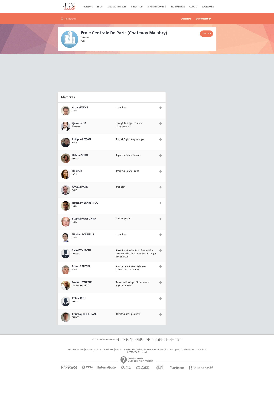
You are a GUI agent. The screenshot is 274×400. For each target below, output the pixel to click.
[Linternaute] (107, 367)
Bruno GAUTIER (81, 266)
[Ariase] (177, 367)
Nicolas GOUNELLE (83, 234)
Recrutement (108, 349)
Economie (208, 6)
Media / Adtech (117, 6)
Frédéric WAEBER (82, 282)
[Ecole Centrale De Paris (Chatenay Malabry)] (69, 39)
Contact (88, 349)
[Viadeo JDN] (159, 368)
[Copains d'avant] (143, 368)
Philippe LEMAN (81, 139)
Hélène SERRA (80, 155)
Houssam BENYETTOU (85, 202)
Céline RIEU (78, 298)
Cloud (193, 6)
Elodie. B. (77, 171)
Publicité (97, 349)
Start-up (137, 6)
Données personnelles (132, 349)
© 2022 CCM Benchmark (137, 352)
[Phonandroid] (201, 368)
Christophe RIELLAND (85, 314)
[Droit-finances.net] (126, 368)
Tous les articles (187, 349)
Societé (118, 349)
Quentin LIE (79, 123)
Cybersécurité (157, 6)
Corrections (201, 349)
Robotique (178, 6)
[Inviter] (160, 107)
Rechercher (70, 18)
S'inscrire (186, 18)
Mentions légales (172, 349)
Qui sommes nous (76, 349)
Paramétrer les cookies (153, 349)
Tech (100, 6)
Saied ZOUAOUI (81, 250)
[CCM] (87, 368)
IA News (88, 6)
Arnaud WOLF (80, 107)
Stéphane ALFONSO (84, 218)
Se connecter (203, 18)
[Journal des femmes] (69, 368)
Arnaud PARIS (80, 187)
